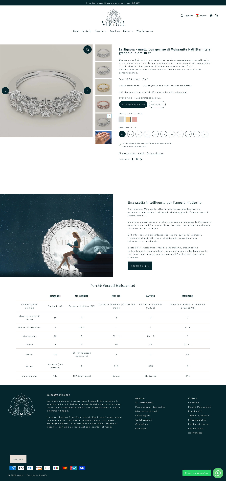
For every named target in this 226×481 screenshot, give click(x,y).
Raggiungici (195, 411)
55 (180, 134)
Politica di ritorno (198, 424)
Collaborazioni (143, 419)
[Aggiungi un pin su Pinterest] (141, 159)
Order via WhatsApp (197, 472)
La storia (193, 402)
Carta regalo (142, 415)
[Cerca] (182, 15)
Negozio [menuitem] (99, 31)
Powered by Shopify (37, 475)
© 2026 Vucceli (16, 475)
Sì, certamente (144, 402)
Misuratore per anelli (131, 153)
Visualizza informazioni (134, 146)
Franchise (141, 428)
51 (147, 134)
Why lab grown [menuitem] (144, 31)
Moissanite (157, 104)
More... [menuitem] (127, 31)
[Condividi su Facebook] (132, 159)
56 (188, 134)
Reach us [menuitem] (115, 31)
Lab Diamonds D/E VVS (133, 104)
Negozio (140, 398)
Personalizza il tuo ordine (150, 406)
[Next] (87, 90)
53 (163, 134)
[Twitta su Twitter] (137, 159)
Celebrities (141, 424)
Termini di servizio (199, 415)
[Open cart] (216, 15)
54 (172, 134)
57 (196, 134)
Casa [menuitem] (75, 31)
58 (205, 134)
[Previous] (5, 90)
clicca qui (181, 92)
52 (155, 134)
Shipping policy (197, 419)
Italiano (189, 15)
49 (130, 134)
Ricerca (192, 398)
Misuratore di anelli (146, 411)
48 (122, 134)
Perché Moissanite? (199, 406)
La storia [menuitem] (86, 31)
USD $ (203, 15)
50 (138, 134)
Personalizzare (155, 153)
